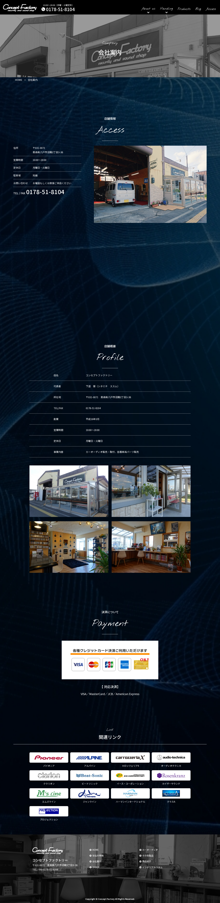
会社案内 (96, 861)
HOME (95, 849)
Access (211, 9)
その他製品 (147, 855)
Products (184, 9)
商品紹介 (146, 861)
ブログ (95, 867)
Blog (198, 9)
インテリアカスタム (152, 867)
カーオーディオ (150, 849)
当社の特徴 (98, 855)
